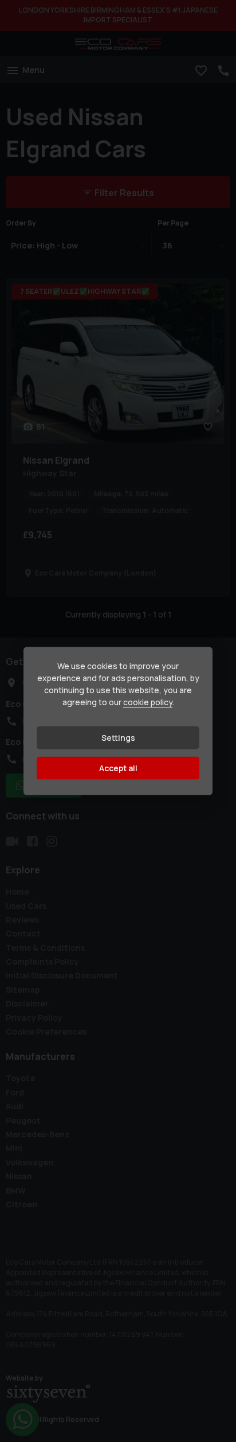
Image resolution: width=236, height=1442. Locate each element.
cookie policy (147, 702)
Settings (118, 737)
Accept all (118, 768)
